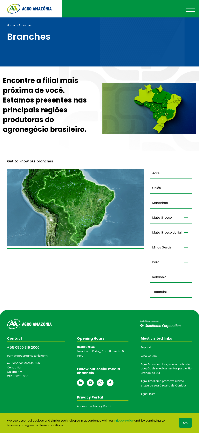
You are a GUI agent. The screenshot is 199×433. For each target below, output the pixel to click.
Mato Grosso (162, 217)
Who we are (149, 356)
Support (146, 347)
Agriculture (148, 394)
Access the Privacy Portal (94, 406)
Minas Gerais (162, 247)
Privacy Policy (124, 420)
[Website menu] (190, 8)
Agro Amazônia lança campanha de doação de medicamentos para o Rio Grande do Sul (166, 368)
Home (11, 25)
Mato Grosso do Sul (167, 232)
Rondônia (159, 277)
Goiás (156, 188)
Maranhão (160, 203)
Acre (156, 173)
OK (185, 423)
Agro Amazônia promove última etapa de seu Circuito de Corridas (164, 383)
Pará (155, 262)
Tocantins (159, 292)
